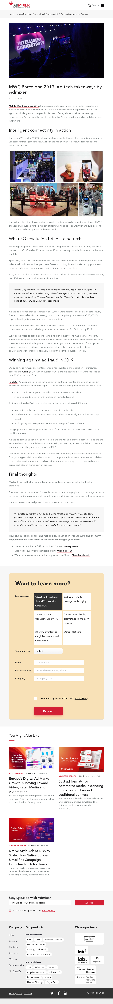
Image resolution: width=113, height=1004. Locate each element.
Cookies (28, 993)
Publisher (39, 967)
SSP (29, 967)
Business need (22, 596)
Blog (11, 935)
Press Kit (17, 971)
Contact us (14, 947)
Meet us (13, 959)
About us (13, 953)
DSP (29, 939)
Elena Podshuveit (81, 555)
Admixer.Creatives (53, 939)
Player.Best (51, 982)
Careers (13, 941)
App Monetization (36, 972)
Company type (22, 651)
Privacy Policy (81, 698)
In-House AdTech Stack (38, 954)
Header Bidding (35, 982)
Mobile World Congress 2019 (24, 105)
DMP (38, 939)
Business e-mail (23, 670)
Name (18, 662)
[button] (102, 5)
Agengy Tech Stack (36, 949)
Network (52, 967)
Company (20, 678)
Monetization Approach (39, 977)
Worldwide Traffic (36, 944)
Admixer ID (54, 972)
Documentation (16, 965)
